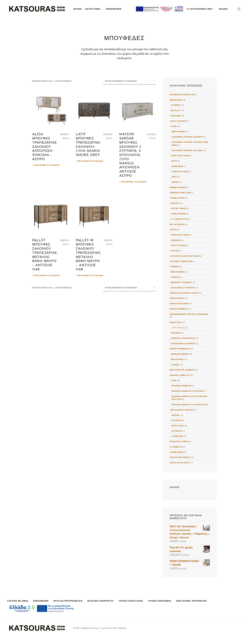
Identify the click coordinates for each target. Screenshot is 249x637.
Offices (175, 250)
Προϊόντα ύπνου (179, 441)
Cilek (173, 126)
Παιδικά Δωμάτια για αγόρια (187, 391)
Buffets (175, 203)
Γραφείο (174, 266)
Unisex (175, 182)
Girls (174, 176)
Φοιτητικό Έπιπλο (180, 457)
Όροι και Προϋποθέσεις (68, 600)
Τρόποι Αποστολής (130, 600)
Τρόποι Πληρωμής (159, 600)
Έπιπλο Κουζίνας (179, 303)
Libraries (176, 240)
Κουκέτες (176, 431)
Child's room (177, 121)
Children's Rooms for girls (187, 150)
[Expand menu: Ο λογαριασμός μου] (215, 9)
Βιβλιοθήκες (178, 272)
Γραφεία (175, 277)
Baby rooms (178, 131)
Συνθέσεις (177, 436)
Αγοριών (176, 420)
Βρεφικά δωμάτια (181, 385)
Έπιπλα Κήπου (177, 298)
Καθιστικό (176, 322)
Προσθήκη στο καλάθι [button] (47, 165)
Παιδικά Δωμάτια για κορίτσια (188, 404)
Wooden (175, 115)
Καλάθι (223, 8)
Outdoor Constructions (185, 256)
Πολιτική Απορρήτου (100, 600)
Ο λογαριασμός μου (200, 8)
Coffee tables (179, 208)
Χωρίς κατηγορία (179, 462)
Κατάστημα (92, 8)
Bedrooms (176, 100)
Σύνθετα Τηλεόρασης (183, 338)
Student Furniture (181, 261)
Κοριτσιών (177, 425)
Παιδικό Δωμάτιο (180, 375)
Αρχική (77, 8)
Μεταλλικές (177, 359)
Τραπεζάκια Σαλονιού (183, 343)
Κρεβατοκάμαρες (179, 348)
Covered (175, 105)
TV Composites (179, 219)
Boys (174, 161)
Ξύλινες (175, 364)
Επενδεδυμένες (180, 354)
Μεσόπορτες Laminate (183, 370)
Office (173, 229)
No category (177, 224)
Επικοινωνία (113, 8)
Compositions (179, 171)
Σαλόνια (175, 333)
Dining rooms (178, 187)
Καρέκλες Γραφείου (181, 282)
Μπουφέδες (179, 327)
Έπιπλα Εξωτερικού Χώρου (184, 293)
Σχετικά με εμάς (17, 600)
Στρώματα (176, 446)
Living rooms (178, 213)
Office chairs (178, 245)
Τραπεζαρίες (177, 452)
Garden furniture (180, 192)
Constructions (180, 155)
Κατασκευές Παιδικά (182, 410)
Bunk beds (177, 166)
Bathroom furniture (182, 94)
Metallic (176, 110)
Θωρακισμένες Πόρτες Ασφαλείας (189, 314)
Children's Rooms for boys (187, 137)
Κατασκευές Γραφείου (183, 287)
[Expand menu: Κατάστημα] (101, 9)
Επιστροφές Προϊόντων (191, 600)
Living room (177, 198)
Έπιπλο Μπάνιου (179, 308)
